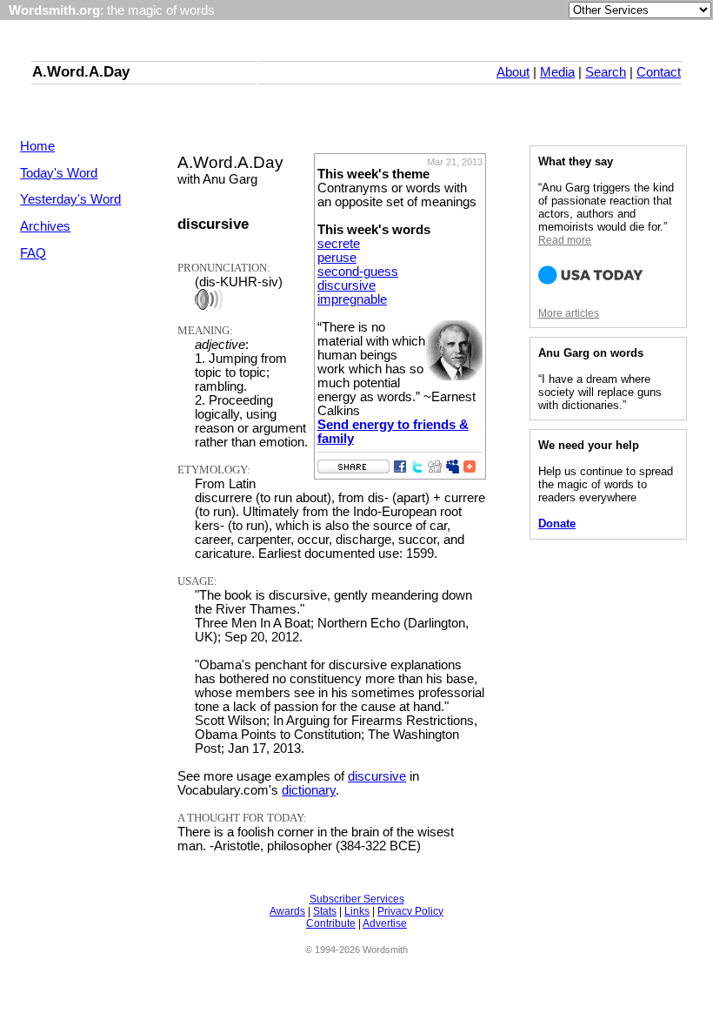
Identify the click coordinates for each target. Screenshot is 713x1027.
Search (605, 72)
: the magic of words (112, 10)
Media (557, 72)
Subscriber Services (357, 899)
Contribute (331, 923)
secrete (338, 244)
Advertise (385, 923)
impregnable (352, 299)
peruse (336, 258)
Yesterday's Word (70, 199)
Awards (287, 911)
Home (37, 146)
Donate (557, 523)
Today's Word (58, 173)
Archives (45, 226)
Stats (325, 911)
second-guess (357, 272)
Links (357, 911)
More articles (568, 313)
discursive (346, 285)
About (513, 72)
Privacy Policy (410, 911)
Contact (658, 72)
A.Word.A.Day (81, 71)
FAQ (33, 253)
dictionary (309, 790)
